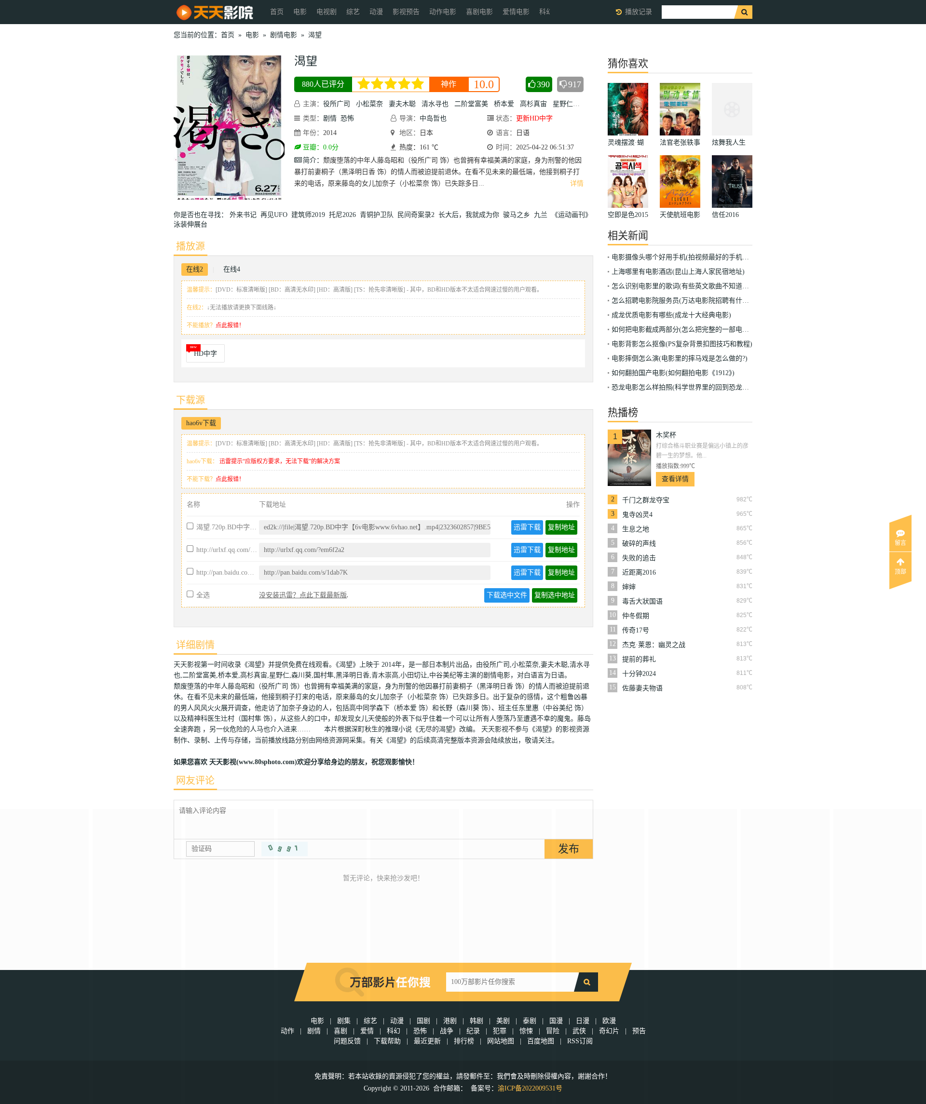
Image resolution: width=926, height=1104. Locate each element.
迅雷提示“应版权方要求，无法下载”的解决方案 (279, 461)
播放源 (190, 246)
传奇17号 (635, 630)
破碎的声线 (639, 543)
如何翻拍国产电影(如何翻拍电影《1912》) (673, 373)
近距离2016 (639, 572)
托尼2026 (344, 214)
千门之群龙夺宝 (645, 500)
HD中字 (205, 353)
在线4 (231, 269)
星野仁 (563, 104)
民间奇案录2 (417, 214)
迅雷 (527, 527)
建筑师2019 (310, 214)
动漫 (376, 11)
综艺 (353, 11)
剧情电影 (283, 35)
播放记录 (638, 11)
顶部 (900, 571)
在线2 (194, 269)
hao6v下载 (201, 423)
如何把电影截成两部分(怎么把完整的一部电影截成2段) (693, 329)
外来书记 (245, 214)
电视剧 (326, 11)
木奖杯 (666, 435)
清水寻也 (435, 104)
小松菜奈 (369, 104)
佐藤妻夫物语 (642, 688)
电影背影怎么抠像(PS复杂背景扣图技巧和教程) (682, 344)
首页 (277, 11)
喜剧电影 (479, 11)
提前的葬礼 (639, 659)
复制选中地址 (554, 595)
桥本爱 (504, 104)
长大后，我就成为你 (470, 214)
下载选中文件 (507, 595)
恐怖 (347, 118)
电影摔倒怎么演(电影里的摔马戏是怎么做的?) (680, 358)
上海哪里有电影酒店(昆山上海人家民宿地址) (678, 271)
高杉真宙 (533, 104)
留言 (900, 542)
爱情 (367, 1031)
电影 (300, 11)
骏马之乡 (518, 214)
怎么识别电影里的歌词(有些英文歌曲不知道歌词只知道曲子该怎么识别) (719, 286)
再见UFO (275, 214)
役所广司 (336, 104)
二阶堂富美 (471, 104)
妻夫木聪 (402, 104)
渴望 (315, 35)
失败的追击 (639, 558)
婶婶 (629, 587)
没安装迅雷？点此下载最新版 (303, 595)
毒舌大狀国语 (642, 601)
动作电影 (442, 11)
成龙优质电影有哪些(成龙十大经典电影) (671, 315)
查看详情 (675, 479)
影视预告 (406, 11)
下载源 (190, 400)
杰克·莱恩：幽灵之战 (653, 644)
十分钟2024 (639, 673)
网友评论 (195, 780)
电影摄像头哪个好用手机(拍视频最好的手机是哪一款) (692, 257)
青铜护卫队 (378, 214)
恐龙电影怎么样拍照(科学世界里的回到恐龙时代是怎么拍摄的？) (708, 387)
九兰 (542, 214)
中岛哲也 (433, 118)
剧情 (330, 118)
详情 (577, 183)
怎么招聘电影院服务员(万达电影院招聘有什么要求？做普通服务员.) (713, 300)
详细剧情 (195, 645)
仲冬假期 (635, 615)
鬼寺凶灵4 (637, 514)
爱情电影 (516, 11)
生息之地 (635, 529)
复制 (561, 527)
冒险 (552, 1031)
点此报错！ (230, 325)
